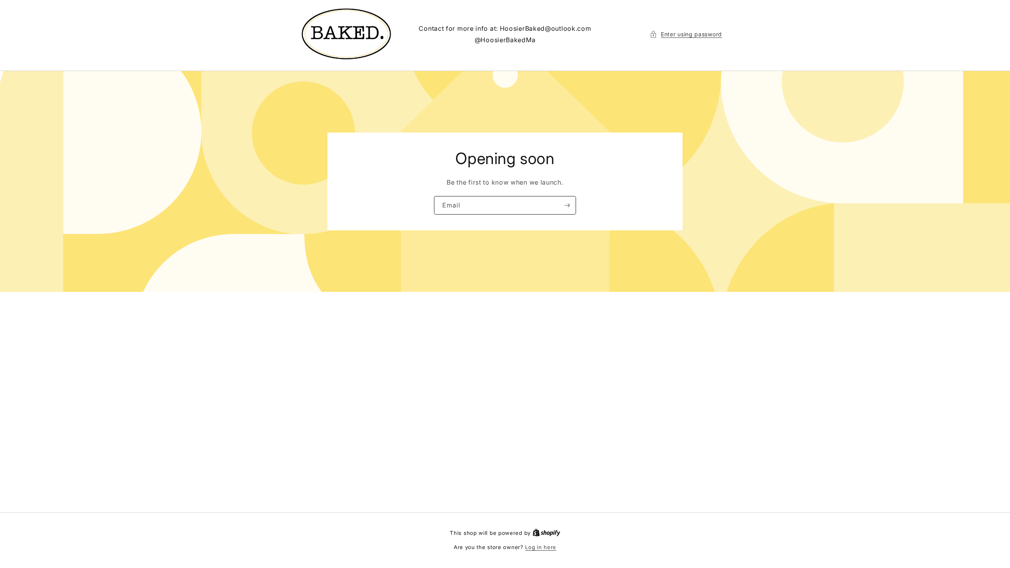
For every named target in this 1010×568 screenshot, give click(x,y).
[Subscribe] (567, 205)
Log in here (540, 547)
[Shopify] (546, 533)
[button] (686, 34)
